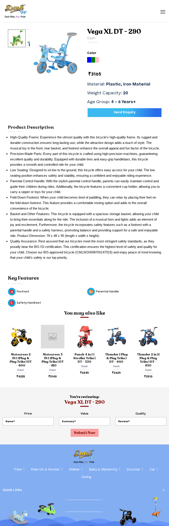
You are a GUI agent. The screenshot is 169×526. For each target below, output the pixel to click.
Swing (86, 477)
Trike (17, 469)
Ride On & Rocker (45, 469)
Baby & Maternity (103, 469)
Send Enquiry (125, 112)
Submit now (84, 432)
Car (152, 469)
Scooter (133, 469)
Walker (74, 469)
